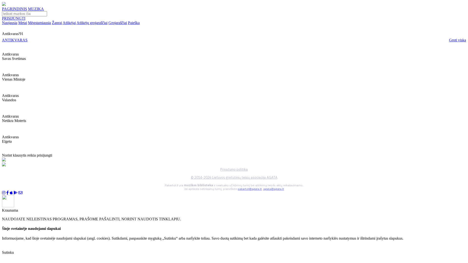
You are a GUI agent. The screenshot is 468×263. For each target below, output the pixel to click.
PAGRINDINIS (14, 9)
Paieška (134, 23)
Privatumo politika (234, 169)
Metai (22, 23)
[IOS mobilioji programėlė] (11, 193)
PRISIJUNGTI (13, 18)
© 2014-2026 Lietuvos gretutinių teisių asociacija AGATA (234, 177)
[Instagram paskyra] (3, 193)
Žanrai (57, 23)
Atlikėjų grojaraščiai (92, 23)
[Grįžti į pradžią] (4, 4)
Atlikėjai (69, 23)
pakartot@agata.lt (250, 189)
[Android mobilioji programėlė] (16, 193)
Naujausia (9, 23)
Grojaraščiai (117, 23)
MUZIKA (36, 9)
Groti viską (457, 40)
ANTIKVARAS (15, 40)
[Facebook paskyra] (7, 193)
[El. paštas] (20, 193)
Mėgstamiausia (39, 23)
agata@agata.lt (273, 189)
